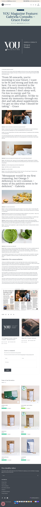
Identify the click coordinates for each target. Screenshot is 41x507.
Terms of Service (29, 354)
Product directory (5, 493)
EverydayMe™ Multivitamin (26, 405)
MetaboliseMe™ (5, 405)
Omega (22, 431)
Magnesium (4, 431)
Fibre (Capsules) (5, 457)
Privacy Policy (23, 354)
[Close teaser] (5, 501)
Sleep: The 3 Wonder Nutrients (29, 338)
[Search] (31, 4)
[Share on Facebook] (6, 315)
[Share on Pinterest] (11, 315)
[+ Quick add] (18, 402)
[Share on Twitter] (8, 315)
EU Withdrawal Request (6, 491)
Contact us (3, 489)
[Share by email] (14, 315)
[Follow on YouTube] (7, 498)
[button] (3, 504)
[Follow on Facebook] (2, 498)
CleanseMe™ (23, 457)
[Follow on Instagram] (5, 498)
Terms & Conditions (5, 485)
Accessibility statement (6, 487)
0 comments (28, 23)
